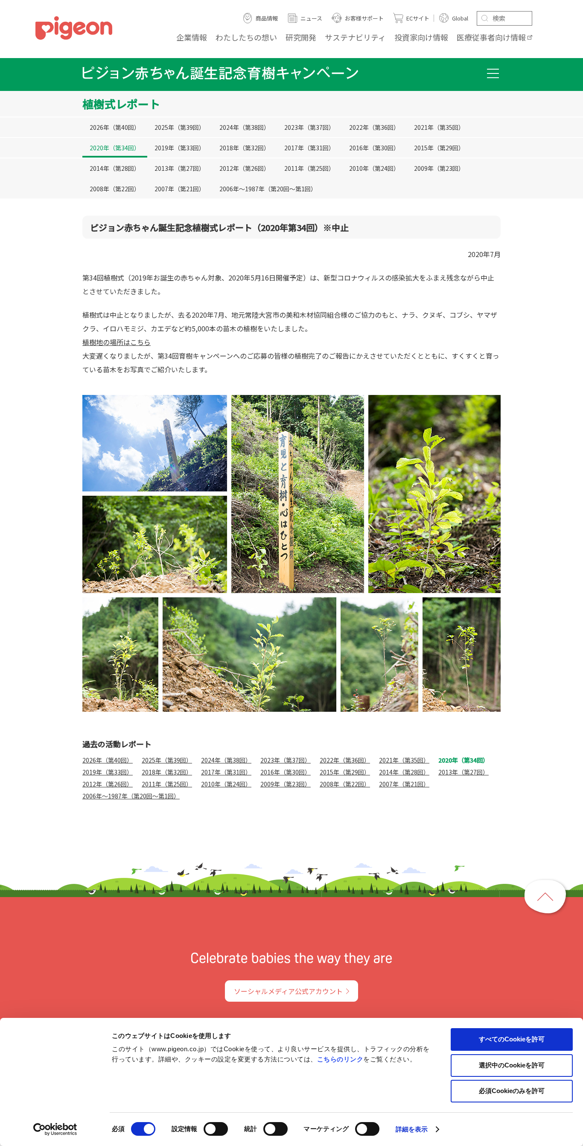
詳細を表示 (412, 1129)
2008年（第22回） (115, 189)
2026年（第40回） (115, 127)
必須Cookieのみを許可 (512, 1090)
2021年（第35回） (439, 127)
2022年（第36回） (374, 127)
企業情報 (191, 37)
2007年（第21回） (179, 189)
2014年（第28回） (115, 168)
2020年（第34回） (115, 148)
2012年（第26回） (244, 168)
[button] (493, 73)
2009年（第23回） (439, 168)
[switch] (216, 1129)
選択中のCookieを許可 (512, 1065)
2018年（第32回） (244, 148)
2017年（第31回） (309, 148)
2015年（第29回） (439, 148)
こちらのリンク (340, 1059)
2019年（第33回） (179, 148)
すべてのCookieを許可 (512, 1039)
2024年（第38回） (244, 127)
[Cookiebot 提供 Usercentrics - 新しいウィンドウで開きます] (55, 1129)
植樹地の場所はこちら (116, 342)
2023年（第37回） (309, 127)
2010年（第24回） (374, 168)
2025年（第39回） (179, 127)
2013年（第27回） (179, 168)
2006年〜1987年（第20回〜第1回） (268, 189)
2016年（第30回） (374, 148)
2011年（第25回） (309, 168)
